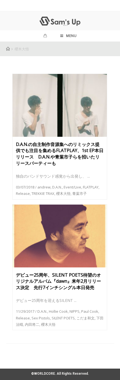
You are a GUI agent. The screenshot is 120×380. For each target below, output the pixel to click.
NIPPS (74, 311)
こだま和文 (85, 318)
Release (23, 193)
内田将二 (32, 324)
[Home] (8, 48)
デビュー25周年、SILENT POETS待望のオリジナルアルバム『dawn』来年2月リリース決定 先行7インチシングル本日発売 (58, 281)
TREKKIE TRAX (43, 193)
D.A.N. (57, 187)
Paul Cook (89, 311)
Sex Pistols (41, 318)
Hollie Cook (58, 311)
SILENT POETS (63, 318)
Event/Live (72, 187)
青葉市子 (79, 193)
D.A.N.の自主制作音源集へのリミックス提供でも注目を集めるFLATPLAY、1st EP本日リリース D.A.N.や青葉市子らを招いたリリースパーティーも (60, 153)
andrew (44, 187)
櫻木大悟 (63, 193)
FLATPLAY (91, 187)
